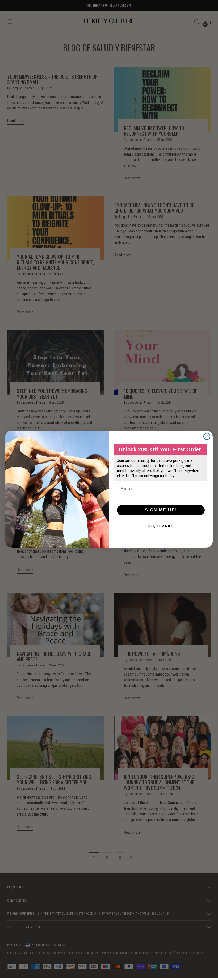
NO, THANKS (161, 526)
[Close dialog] (207, 436)
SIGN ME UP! (161, 510)
